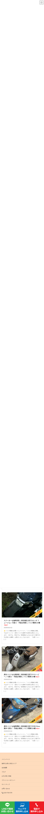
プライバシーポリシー (8, 780)
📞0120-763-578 (7, 793)
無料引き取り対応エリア (9, 763)
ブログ (4, 772)
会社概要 (4, 767)
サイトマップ (6, 784)
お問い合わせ (6, 788)
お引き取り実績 (6, 776)
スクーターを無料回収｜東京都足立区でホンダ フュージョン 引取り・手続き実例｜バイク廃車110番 (22, 623)
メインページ (6, 759)
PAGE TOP (41, 689)
